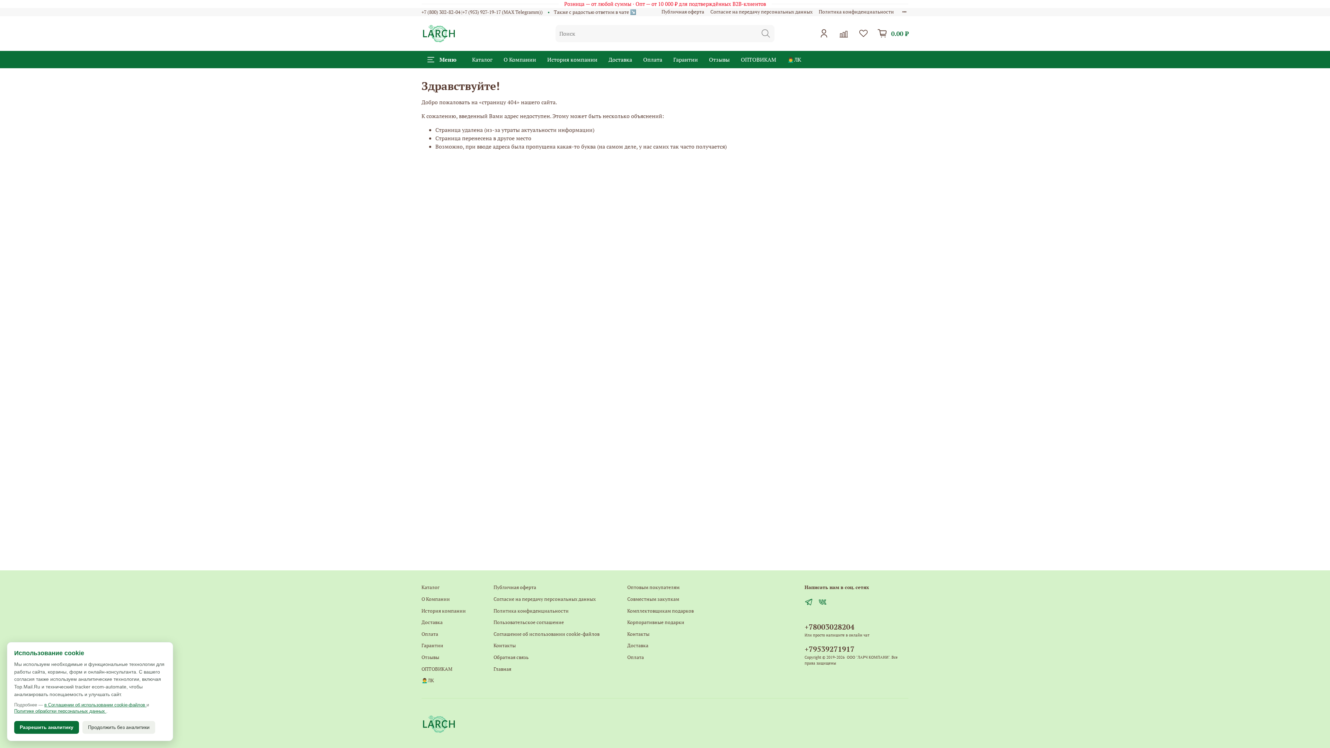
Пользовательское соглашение (529, 622)
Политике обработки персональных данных (60, 711)
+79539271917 (829, 649)
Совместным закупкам (653, 599)
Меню (448, 59)
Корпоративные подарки (655, 622)
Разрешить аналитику (46, 727)
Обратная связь (511, 657)
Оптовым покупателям (653, 587)
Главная (502, 669)
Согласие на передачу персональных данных (761, 11)
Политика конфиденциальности (856, 11)
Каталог (482, 59)
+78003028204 (829, 627)
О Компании (520, 59)
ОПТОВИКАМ (758, 59)
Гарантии (685, 59)
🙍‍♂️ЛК (794, 59)
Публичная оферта (683, 11)
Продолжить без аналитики (119, 727)
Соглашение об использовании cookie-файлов (547, 634)
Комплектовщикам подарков (660, 610)
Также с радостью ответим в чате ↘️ (595, 12)
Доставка (620, 59)
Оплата (652, 59)
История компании (572, 59)
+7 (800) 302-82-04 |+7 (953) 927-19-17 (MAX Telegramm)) (482, 12)
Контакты (505, 645)
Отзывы (719, 59)
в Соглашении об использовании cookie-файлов (95, 704)
